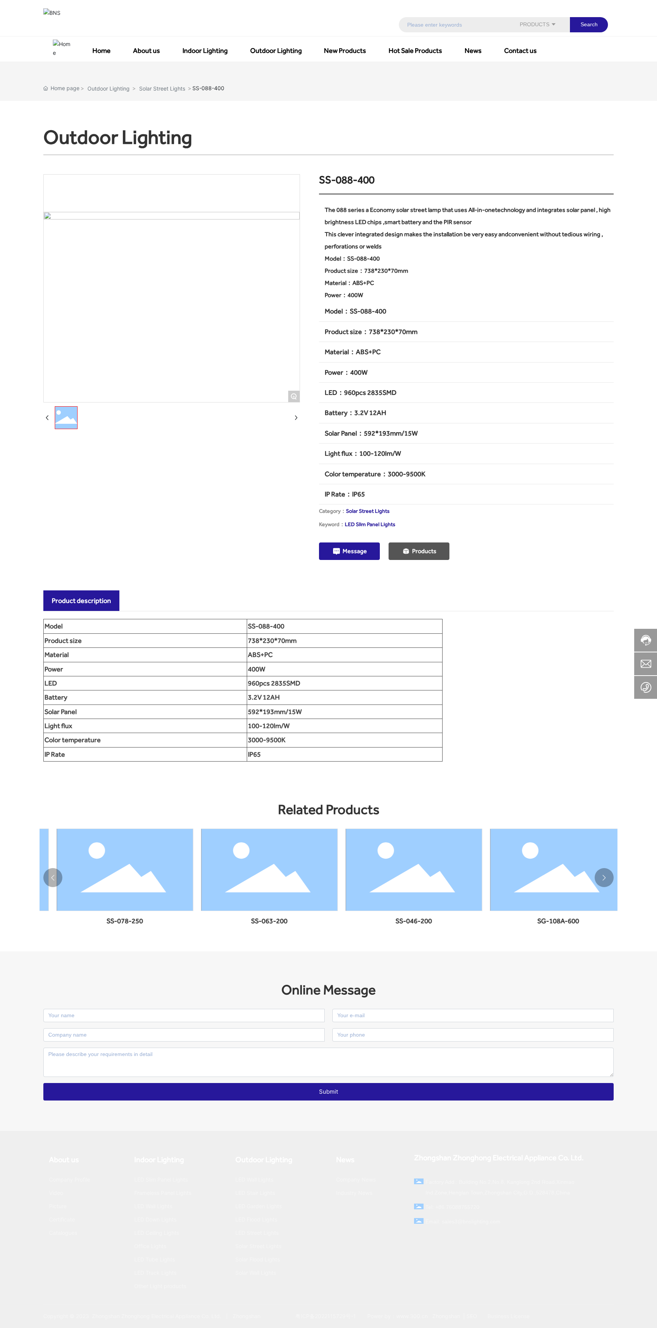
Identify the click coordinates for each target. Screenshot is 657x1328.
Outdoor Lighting (108, 88)
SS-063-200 (120, 921)
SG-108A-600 (409, 921)
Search (589, 24)
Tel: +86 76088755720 (452, 1207)
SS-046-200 (264, 921)
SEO (472, 1316)
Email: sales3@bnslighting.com (462, 1221)
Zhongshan (445, 1316)
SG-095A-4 (553, 921)
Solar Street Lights (162, 88)
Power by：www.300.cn (397, 1316)
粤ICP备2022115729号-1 (325, 1316)
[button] (52, 877)
